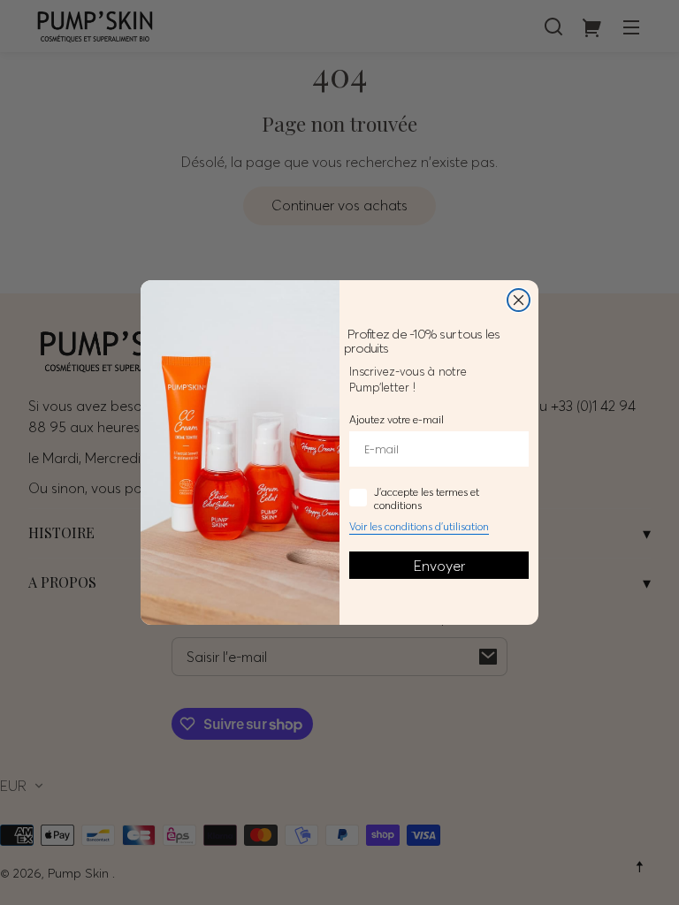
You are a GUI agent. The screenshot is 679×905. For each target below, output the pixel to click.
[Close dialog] (518, 300)
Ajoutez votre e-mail (396, 419)
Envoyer (439, 565)
